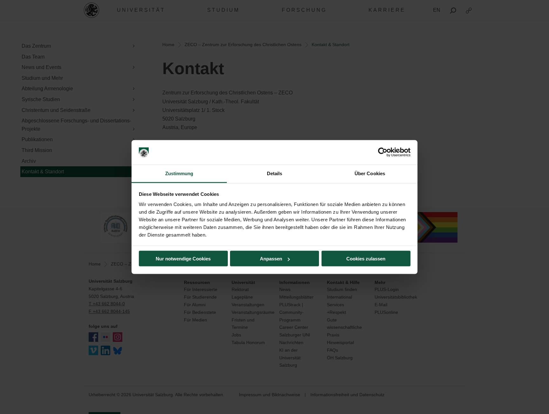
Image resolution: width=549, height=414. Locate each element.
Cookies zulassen (365, 258)
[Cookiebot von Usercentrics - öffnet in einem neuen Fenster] (382, 152)
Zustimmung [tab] (179, 173)
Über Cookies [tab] (370, 173)
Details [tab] (274, 173)
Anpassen (271, 258)
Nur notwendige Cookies (183, 258)
